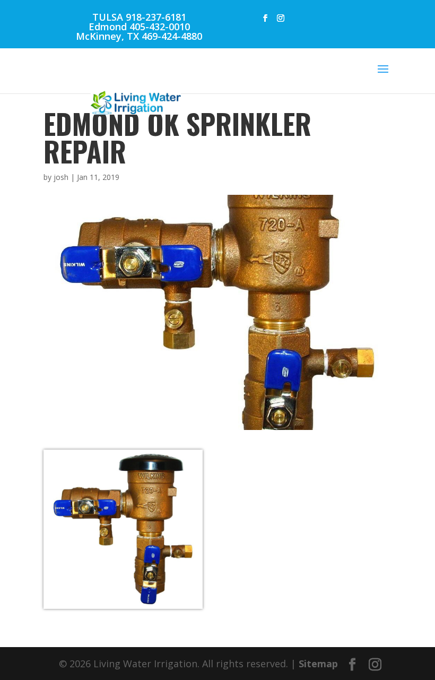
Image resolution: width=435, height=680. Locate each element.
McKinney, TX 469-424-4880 (139, 36)
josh (61, 177)
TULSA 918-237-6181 (139, 17)
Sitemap (318, 663)
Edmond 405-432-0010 (139, 26)
